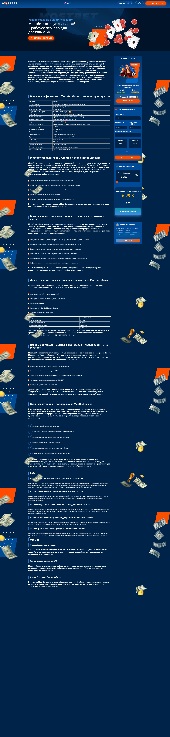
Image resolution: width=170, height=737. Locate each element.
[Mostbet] (9, 3)
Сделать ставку (128, 157)
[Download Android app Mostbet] (128, 3)
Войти (139, 3)
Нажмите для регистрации (41, 38)
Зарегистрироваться (155, 3)
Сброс (128, 152)
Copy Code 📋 (128, 240)
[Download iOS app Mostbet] (131, 3)
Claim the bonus (128, 211)
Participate (128, 101)
